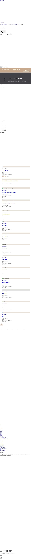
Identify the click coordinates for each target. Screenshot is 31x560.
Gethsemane (4, 293)
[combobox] (3, 34)
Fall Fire (3, 305)
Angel (3, 316)
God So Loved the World (6, 282)
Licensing (1, 436)
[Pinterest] (15, 392)
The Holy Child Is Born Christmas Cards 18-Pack (10, 180)
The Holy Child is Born (6, 236)
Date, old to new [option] (4, 129)
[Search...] (11, 34)
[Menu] (1, 21)
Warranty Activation (2, 447)
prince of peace (4, 270)
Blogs (1, 432)
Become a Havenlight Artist (3, 438)
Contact (1, 435)
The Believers (4, 248)
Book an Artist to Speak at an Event (4, 439)
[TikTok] (0, 423)
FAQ (0, 449)
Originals (1, 426)
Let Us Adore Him (5, 170)
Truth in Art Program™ (3, 450)
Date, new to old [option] (4, 130)
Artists (7, 73)
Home (5, 73)
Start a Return (2, 446)
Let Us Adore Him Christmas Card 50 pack (9, 192)
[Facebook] (15, 361)
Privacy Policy (2, 444)
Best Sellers (1, 425)
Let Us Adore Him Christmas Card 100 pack (9, 203)
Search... (8, 34)
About (1, 431)
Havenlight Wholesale (3, 437)
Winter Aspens (4, 225)
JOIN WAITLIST (26, 70)
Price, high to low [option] (4, 128)
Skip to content (2, 0)
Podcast (1, 433)
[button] (15, 120)
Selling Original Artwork (3, 448)
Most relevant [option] (3, 122)
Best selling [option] (3, 123)
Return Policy (2, 445)
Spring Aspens (4, 259)
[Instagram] (15, 422)
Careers (1, 434)
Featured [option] (3, 121)
